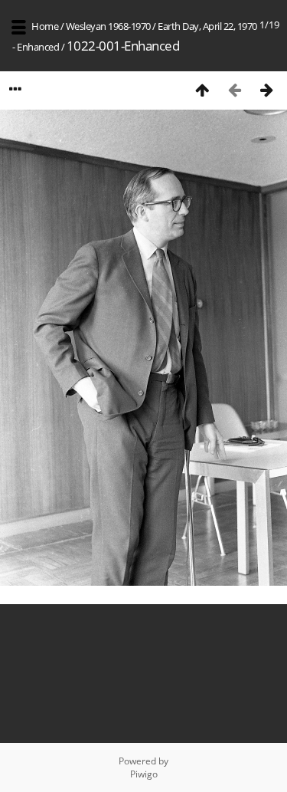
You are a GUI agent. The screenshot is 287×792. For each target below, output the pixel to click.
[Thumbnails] (202, 89)
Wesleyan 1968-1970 (108, 26)
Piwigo (144, 773)
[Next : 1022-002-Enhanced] (266, 89)
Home (44, 26)
